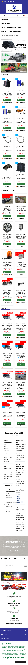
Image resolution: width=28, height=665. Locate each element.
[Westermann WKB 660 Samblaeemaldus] (14, 67)
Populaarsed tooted (8, 191)
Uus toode (4, 74)
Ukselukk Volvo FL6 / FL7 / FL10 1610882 (7, 121)
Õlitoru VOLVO (20, 148)
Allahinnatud (5, 308)
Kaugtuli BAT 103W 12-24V (7, 236)
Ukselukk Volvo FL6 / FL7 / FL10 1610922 (21, 93)
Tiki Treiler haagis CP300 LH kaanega (7, 386)
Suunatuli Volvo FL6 (21, 120)
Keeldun (8, 662)
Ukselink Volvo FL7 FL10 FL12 (7, 176)
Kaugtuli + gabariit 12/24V (21, 292)
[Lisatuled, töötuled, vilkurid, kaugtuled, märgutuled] (14, 586)
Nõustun (20, 662)
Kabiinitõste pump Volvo (7, 92)
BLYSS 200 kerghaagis (7, 208)
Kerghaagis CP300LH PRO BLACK (21, 356)
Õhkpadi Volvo (20, 176)
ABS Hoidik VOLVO (7, 148)
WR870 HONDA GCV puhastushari (21, 209)
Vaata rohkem (14, 550)
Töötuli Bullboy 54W (21, 264)
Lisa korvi (7, 99)
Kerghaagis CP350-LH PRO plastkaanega (7, 356)
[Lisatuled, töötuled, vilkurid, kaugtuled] (14, 576)
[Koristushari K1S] (14, 57)
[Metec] (10, 566)
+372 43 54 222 (10, 1)
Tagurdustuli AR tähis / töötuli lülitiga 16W (21, 237)
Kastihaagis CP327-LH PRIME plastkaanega (7, 415)
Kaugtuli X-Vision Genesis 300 (7, 293)
